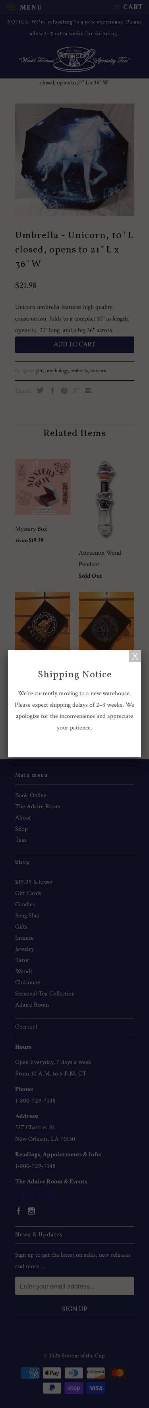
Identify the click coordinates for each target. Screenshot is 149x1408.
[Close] (135, 656)
